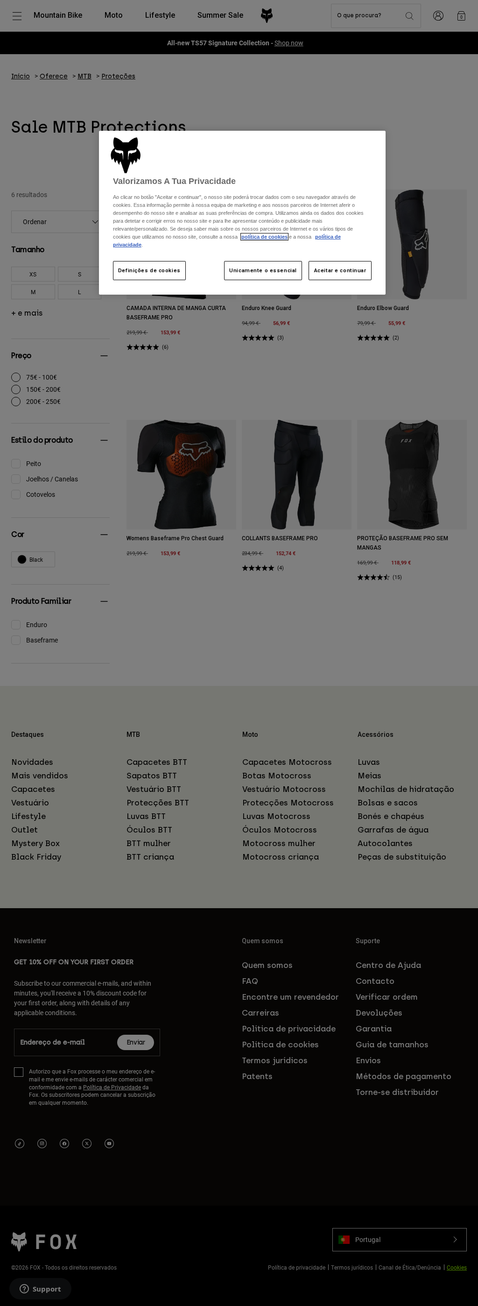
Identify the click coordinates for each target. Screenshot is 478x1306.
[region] (242, 213)
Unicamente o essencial (263, 270)
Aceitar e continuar (340, 270)
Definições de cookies (149, 270)
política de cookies (264, 237)
